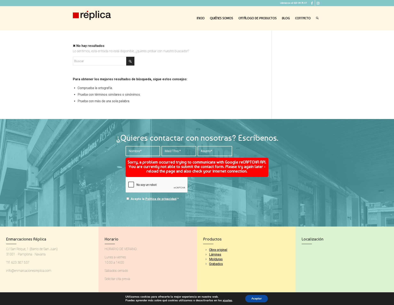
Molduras (216, 259)
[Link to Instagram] (318, 3)
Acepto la (155, 199)
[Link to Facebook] (312, 3)
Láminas (215, 254)
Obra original (218, 250)
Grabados (216, 264)
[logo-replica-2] (92, 18)
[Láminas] (206, 254)
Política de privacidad (160, 199)
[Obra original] (206, 249)
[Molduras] (206, 259)
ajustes (227, 300)
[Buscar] (317, 18)
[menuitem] (200, 18)
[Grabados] (206, 264)
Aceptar (256, 298)
